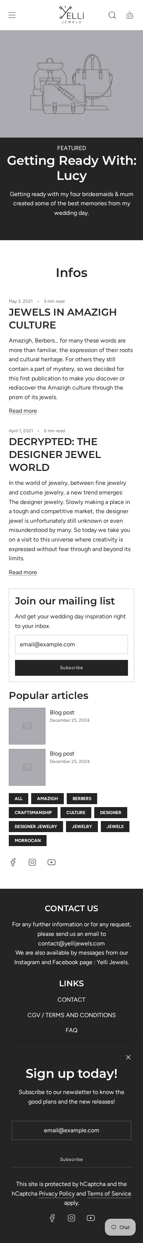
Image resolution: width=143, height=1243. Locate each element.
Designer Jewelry (36, 826)
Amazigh (47, 798)
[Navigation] (12, 15)
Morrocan (28, 840)
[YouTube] (51, 862)
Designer (110, 812)
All (18, 798)
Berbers (82, 798)
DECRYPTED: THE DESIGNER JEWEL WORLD (55, 454)
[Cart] (130, 15)
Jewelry (82, 826)
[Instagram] (32, 862)
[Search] (112, 15)
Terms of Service (109, 1193)
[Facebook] (13, 862)
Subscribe (71, 667)
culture (75, 812)
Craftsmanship (33, 812)
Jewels (115, 826)
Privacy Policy (57, 1193)
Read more (72, 227)
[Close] (128, 1057)
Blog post (62, 712)
